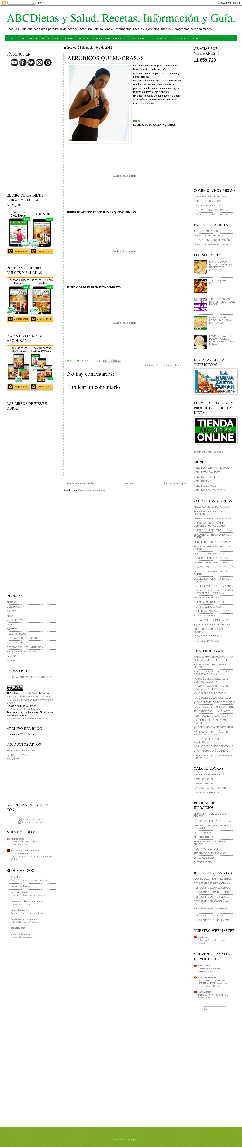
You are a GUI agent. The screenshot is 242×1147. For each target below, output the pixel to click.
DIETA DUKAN (50, 38)
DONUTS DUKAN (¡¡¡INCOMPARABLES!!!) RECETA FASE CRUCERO (221, 265)
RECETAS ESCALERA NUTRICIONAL (26, 647)
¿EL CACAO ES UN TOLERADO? (211, 620)
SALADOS (12, 656)
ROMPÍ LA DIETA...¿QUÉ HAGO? (211, 716)
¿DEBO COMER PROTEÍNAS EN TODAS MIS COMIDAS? (211, 733)
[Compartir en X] (112, 361)
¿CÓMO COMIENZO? (205, 615)
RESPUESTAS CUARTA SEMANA (211, 896)
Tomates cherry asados (22, 937)
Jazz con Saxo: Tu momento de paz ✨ (29, 913)
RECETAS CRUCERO (18, 642)
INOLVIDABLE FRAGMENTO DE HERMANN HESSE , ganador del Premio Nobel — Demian (213, 983)
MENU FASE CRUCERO (206, 477)
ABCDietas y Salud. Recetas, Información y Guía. (121, 17)
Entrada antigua (175, 483)
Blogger (132, 1139)
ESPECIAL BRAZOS (204, 858)
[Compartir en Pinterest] (119, 361)
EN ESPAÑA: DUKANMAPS (21, 750)
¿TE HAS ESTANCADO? (206, 641)
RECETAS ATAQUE (16, 634)
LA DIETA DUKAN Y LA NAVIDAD (211, 558)
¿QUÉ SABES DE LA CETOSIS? (210, 693)
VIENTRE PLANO (203, 832)
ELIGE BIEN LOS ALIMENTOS (209, 553)
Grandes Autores (207, 977)
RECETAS (68, 38)
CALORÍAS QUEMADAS (206, 792)
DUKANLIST (13, 759)
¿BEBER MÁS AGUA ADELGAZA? (211, 611)
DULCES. (12, 611)
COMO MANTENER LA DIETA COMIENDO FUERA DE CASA (209, 524)
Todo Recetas (18, 928)
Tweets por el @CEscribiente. (209, 452)
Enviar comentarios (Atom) (91, 490)
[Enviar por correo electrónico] (104, 361)
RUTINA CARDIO (203, 862)
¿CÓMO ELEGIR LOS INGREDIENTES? (214, 702)
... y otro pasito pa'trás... (22, 904)
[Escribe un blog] (108, 361)
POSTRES (12, 629)
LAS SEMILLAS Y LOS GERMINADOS (213, 586)
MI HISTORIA (29, 38)
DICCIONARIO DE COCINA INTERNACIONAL (30, 677)
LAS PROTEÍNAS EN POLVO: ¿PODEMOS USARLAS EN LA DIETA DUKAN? (221, 340)
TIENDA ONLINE (158, 38)
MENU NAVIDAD (202, 481)
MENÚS (83, 38)
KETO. (10, 616)
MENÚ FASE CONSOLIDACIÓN (210, 490)
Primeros (168, 365)
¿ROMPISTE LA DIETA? (206, 636)
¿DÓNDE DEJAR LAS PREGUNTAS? (213, 878)
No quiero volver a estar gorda (27, 901)
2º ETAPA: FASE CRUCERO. (217, 282)
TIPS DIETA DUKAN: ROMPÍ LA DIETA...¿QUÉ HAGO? (222, 302)
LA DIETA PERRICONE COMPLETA (212, 562)
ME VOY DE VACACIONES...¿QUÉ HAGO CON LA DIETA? (212, 687)
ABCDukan (204, 965)
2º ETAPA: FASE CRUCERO (208, 235)
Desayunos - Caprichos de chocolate (28, 895)
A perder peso (18, 877)
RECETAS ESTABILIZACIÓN (21, 651)
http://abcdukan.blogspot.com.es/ (23, 709)
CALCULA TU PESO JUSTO (208, 205)
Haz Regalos (17, 838)
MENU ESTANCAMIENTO (207, 472)
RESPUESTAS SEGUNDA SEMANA (212, 888)
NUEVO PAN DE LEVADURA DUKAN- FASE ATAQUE (220, 320)
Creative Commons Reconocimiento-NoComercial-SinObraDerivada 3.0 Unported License (30, 699)
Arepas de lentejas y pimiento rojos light (29, 880)
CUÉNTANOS (137, 38)
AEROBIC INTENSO (204, 837)
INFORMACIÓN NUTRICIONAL (210, 774)
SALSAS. (11, 660)
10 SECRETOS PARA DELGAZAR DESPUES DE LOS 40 (211, 673)
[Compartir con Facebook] (115, 361)
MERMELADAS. (15, 620)
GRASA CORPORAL (204, 783)
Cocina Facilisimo (20, 886)
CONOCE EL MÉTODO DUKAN (210, 196)
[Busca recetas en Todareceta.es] (31, 819)
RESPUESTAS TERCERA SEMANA (212, 892)
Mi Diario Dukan (19, 892)
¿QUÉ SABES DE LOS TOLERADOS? (213, 698)
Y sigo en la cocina (21, 934)
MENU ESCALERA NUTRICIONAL (211, 468)
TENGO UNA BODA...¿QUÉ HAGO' (212, 711)
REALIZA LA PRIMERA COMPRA (211, 210)
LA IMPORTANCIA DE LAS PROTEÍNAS (214, 567)
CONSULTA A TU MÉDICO (207, 201)
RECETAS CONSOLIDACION (22, 638)
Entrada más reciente (78, 483)
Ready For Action (20, 910)
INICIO (13, 38)
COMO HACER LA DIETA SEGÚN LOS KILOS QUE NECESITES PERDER (213, 658)
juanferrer (203, 937)
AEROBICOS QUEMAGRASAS (210, 853)
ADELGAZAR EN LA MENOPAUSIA (212, 507)
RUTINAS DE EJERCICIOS (208, 606)
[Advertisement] (31, 130)
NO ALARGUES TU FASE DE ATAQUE (213, 746)
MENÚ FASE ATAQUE (205, 486)
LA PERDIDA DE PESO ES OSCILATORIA (207, 740)
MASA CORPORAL (203, 779)
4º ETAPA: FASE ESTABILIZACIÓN (211, 244)
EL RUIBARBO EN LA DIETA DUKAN (213, 542)
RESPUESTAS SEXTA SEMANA (210, 915)
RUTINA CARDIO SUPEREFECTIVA (212, 821)
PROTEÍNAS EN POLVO (206, 597)
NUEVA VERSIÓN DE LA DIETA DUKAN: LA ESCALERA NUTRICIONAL (214, 591)
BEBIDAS (11, 602)
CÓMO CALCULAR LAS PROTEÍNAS (213, 530)
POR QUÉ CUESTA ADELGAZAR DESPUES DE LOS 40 (211, 680)
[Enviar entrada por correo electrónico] (98, 360)
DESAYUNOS (14, 606)
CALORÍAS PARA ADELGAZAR (210, 788)
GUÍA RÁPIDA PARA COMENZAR (211, 214)
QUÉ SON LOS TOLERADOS (209, 602)
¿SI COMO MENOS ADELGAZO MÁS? (213, 727)
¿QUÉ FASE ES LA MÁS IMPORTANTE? (214, 706)
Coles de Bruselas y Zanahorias (25, 922)
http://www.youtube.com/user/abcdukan (27, 718)
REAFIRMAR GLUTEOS (206, 849)
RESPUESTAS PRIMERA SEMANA (212, 883)
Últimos (177, 365)
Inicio (129, 483)
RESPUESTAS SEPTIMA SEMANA (211, 920)
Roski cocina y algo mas (24, 919)
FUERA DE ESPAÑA (17, 755)
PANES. (11, 624)
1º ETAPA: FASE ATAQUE (207, 231)
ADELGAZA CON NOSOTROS (109, 38)
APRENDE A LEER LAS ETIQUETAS (212, 518)
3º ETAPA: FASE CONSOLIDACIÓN (212, 240)
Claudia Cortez (31, 693)
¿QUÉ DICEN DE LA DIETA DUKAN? (213, 624)
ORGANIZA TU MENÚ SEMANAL (211, 751)
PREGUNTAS (179, 38)
